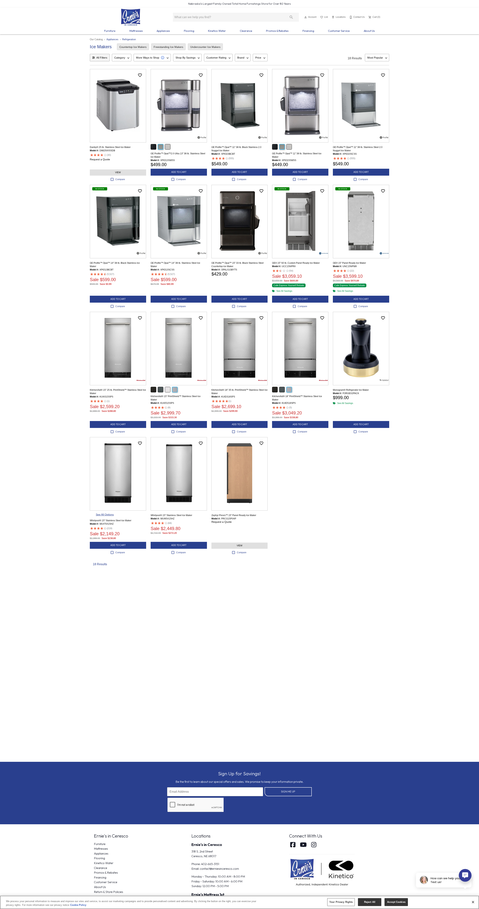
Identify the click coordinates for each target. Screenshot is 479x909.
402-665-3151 (210, 864)
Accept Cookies (396, 902)
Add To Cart (178, 172)
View (118, 172)
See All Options (105, 514)
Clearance (246, 31)
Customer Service (339, 31)
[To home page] (130, 17)
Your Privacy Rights (341, 902)
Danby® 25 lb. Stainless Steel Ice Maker (110, 147)
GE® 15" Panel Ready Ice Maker (349, 263)
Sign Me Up (288, 791)
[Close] (473, 902)
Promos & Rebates (277, 31)
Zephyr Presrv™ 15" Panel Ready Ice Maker (233, 515)
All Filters (101, 57)
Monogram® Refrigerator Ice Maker (351, 390)
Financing (308, 31)
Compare (120, 179)
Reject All (369, 902)
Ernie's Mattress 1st (207, 894)
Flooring (189, 31)
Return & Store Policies (108, 892)
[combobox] (121, 57)
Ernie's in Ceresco (206, 844)
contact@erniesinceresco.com (219, 868)
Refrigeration (129, 39)
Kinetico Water (217, 31)
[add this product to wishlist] (139, 75)
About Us (369, 31)
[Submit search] (291, 17)
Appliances (163, 31)
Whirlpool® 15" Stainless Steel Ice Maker (110, 520)
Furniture (109, 31)
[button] (305, 17)
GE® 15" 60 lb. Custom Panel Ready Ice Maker (296, 263)
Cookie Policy (78, 905)
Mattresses (136, 31)
